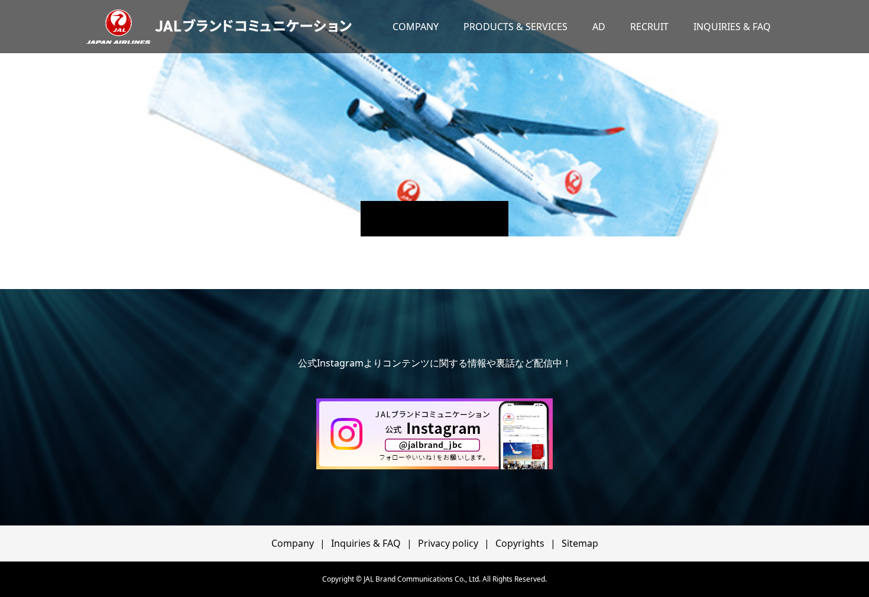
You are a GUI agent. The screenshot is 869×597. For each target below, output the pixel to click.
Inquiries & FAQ (366, 543)
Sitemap (580, 543)
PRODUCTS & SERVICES (515, 26)
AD (598, 26)
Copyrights (519, 543)
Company (292, 543)
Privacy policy (448, 543)
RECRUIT (649, 26)
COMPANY (416, 26)
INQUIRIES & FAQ (732, 26)
